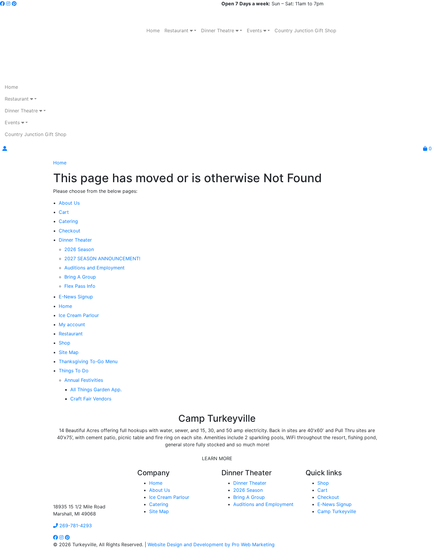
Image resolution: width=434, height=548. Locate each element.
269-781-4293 (75, 525)
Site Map (69, 352)
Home (59, 163)
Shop (64, 343)
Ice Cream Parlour (79, 315)
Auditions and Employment (94, 268)
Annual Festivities (83, 380)
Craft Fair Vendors (90, 399)
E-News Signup (76, 297)
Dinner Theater (75, 240)
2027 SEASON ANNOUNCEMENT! (102, 258)
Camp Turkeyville (336, 511)
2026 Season (79, 249)
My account (72, 324)
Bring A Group (80, 277)
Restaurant (71, 334)
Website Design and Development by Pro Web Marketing (211, 544)
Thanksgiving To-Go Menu (88, 361)
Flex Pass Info (79, 286)
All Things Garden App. (96, 389)
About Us (69, 203)
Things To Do (74, 371)
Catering (68, 221)
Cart (64, 212)
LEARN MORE (217, 458)
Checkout (69, 231)
